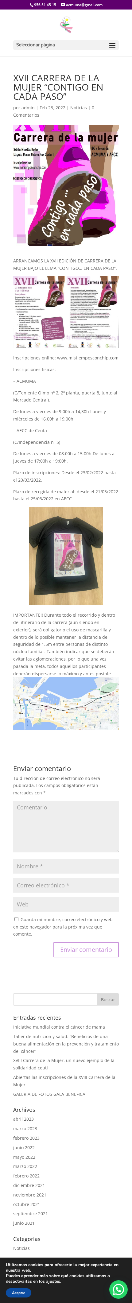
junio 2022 (24, 1147)
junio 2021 (24, 1223)
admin (28, 108)
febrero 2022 (26, 1176)
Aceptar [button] (18, 1292)
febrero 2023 (26, 1138)
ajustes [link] (53, 1281)
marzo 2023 (25, 1128)
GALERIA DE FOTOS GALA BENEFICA (49, 1094)
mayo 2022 (24, 1157)
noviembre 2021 (29, 1195)
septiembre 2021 (30, 1213)
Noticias (78, 108)
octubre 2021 (26, 1204)
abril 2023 (23, 1119)
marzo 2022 (25, 1166)
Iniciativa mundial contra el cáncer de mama (59, 1027)
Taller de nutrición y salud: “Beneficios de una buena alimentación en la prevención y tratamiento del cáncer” (66, 1043)
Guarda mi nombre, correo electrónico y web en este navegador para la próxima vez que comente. (63, 927)
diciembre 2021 (29, 1185)
